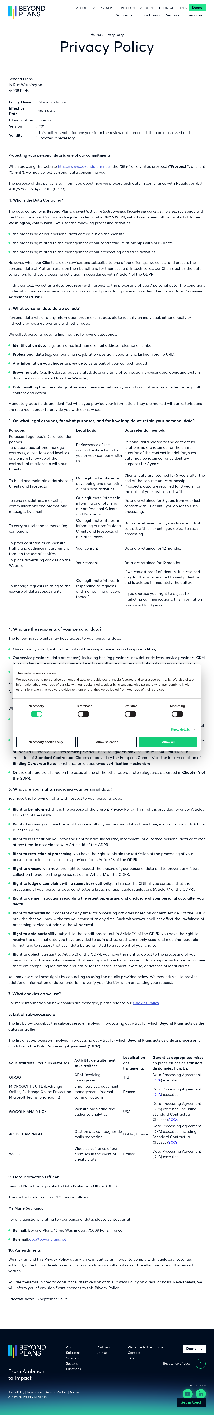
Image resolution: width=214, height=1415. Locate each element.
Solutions (124, 15)
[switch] (83, 714)
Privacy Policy (16, 1392)
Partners (106, 8)
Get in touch (191, 1402)
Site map (75, 1392)
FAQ (131, 1358)
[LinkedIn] (201, 1394)
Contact (169, 8)
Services (194, 15)
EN (182, 8)
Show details (180, 729)
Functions (149, 15)
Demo (197, 8)
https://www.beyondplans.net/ (84, 167)
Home (95, 35)
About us (83, 8)
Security (50, 1392)
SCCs (173, 1120)
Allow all (168, 742)
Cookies (62, 1392)
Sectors (172, 15)
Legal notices (34, 1392)
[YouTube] (188, 1394)
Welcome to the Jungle (145, 1347)
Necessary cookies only (46, 742)
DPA (157, 1080)
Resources (129, 8)
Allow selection (107, 742)
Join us (151, 8)
